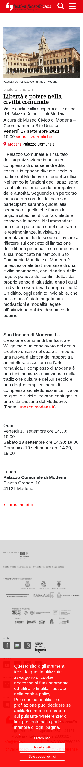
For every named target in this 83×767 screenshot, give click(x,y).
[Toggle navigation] (72, 6)
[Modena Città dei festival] (40, 648)
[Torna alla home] (28, 6)
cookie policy (37, 694)
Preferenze (42, 738)
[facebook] (6, 645)
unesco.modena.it (36, 407)
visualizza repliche (34, 136)
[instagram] (27, 645)
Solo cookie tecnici (42, 756)
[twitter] (17, 645)
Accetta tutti (42, 747)
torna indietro (19, 504)
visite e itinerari (18, 89)
